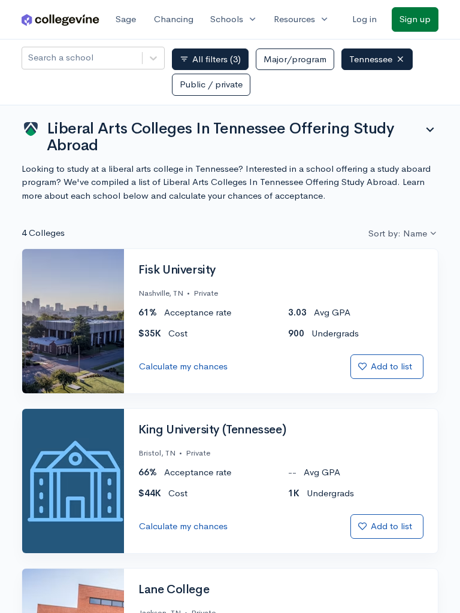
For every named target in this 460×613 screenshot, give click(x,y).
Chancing (173, 19)
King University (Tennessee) (212, 429)
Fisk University (177, 270)
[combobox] (29, 58)
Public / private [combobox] (211, 84)
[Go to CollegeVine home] (60, 19)
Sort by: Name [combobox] (397, 233)
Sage (126, 19)
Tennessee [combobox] (370, 59)
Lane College (173, 589)
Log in (364, 19)
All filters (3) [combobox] (210, 59)
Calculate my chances (183, 366)
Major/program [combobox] (295, 59)
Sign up (415, 19)
